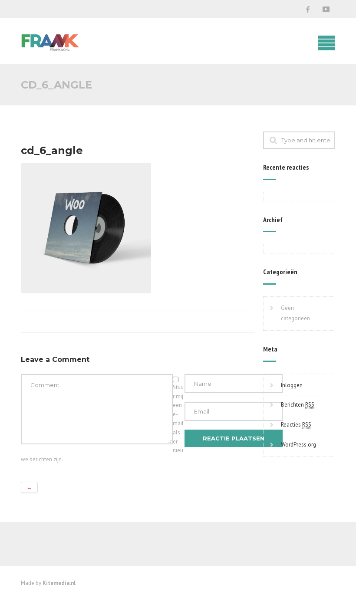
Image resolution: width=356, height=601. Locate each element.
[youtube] (326, 9)
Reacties (296, 424)
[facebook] (308, 9)
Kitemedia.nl (59, 583)
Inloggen (292, 385)
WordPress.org (298, 444)
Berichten (297, 404)
